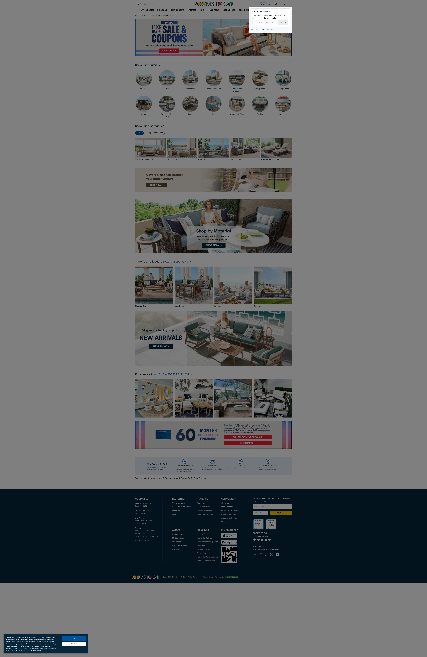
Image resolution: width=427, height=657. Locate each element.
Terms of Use (52, 648)
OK (74, 638)
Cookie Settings (74, 644)
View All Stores (259, 29)
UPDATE (283, 22)
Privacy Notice (36, 650)
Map (271, 29)
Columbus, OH (267, 12)
